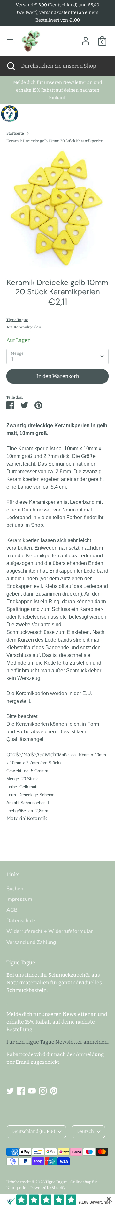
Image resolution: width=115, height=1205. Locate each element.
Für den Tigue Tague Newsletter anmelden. (57, 1042)
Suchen (14, 888)
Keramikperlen (27, 327)
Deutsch (85, 1131)
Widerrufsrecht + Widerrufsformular (49, 931)
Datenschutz (20, 920)
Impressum (19, 899)
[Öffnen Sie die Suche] (10, 66)
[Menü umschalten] (10, 41)
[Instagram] (43, 1091)
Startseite (15, 133)
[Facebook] (21, 1091)
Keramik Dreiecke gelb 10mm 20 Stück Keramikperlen (54, 141)
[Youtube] (32, 1091)
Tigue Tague (17, 320)
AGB (12, 910)
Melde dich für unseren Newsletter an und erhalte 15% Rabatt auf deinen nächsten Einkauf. (57, 90)
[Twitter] (10, 1091)
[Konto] (85, 38)
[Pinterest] (53, 1091)
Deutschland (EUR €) (33, 1131)
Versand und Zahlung (31, 942)
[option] (57, 209)
